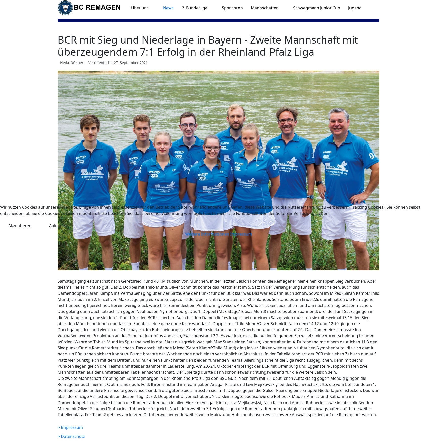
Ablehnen (58, 225)
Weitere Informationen (207, 234)
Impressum (241, 234)
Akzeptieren (19, 225)
